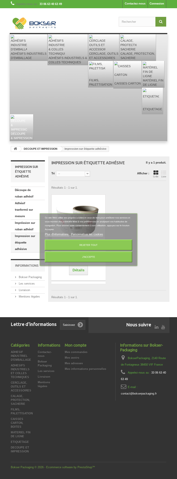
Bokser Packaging (30, 277)
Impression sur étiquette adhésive (25, 242)
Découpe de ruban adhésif (24, 193)
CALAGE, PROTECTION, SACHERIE (20, 400)
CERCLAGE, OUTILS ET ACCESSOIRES (21, 386)
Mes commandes (76, 352)
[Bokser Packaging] (34, 24)
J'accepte (88, 257)
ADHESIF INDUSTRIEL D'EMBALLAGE (21, 355)
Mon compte (76, 345)
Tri (53, 173)
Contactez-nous (135, 3)
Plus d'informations (57, 234)
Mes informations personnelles (85, 369)
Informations (26, 265)
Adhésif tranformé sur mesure (24, 210)
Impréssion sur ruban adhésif (25, 226)
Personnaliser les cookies (87, 234)
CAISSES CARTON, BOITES (17, 422)
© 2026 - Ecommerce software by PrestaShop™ (65, 467)
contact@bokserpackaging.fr (139, 393)
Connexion (157, 3)
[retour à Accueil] (15, 149)
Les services (26, 283)
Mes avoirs (72, 357)
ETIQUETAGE (20, 442)
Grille (155, 176)
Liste (163, 176)
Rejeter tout (88, 245)
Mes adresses (74, 363)
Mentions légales (29, 296)
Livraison (24, 290)
